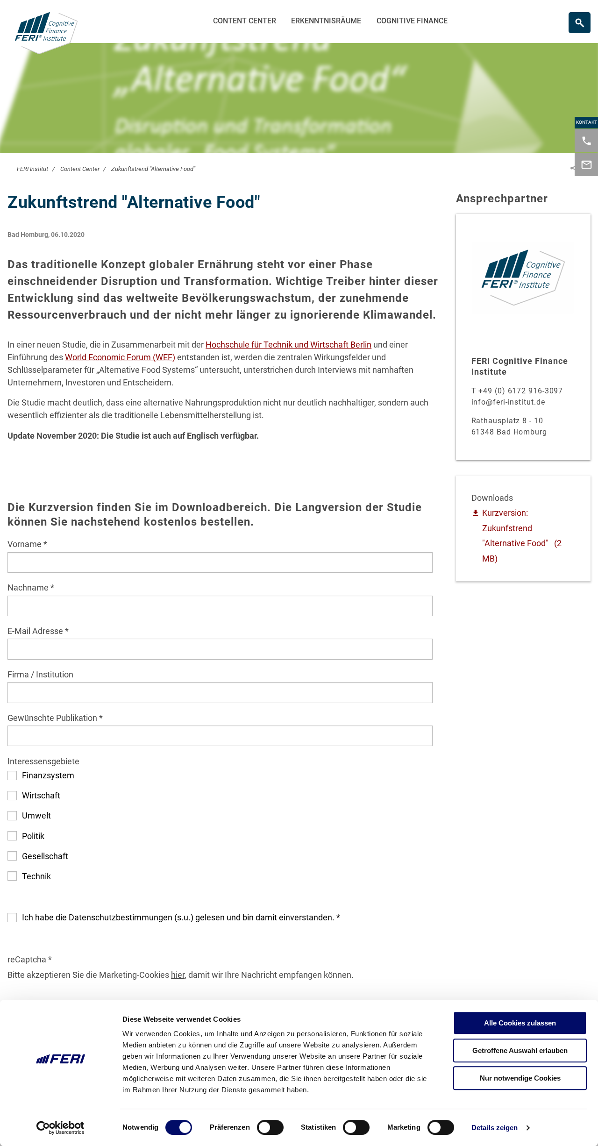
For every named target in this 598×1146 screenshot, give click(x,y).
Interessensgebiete (43, 761)
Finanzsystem (48, 775)
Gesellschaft (45, 856)
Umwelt (36, 815)
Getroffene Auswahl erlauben (520, 1050)
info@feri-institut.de (508, 402)
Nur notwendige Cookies (520, 1078)
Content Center (244, 20)
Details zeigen (494, 1128)
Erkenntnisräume (326, 20)
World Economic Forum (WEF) (120, 357)
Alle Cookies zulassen (520, 1023)
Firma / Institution (40, 674)
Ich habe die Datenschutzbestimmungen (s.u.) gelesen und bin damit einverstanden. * (181, 917)
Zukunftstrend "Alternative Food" (153, 168)
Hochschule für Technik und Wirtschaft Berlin (288, 344)
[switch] (270, 1127)
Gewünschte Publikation (53, 718)
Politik (33, 836)
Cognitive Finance (412, 20)
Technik (36, 876)
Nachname (28, 587)
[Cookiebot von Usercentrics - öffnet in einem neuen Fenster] (60, 1128)
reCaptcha (27, 959)
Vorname (25, 544)
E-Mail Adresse (36, 631)
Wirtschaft (41, 795)
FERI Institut (32, 168)
